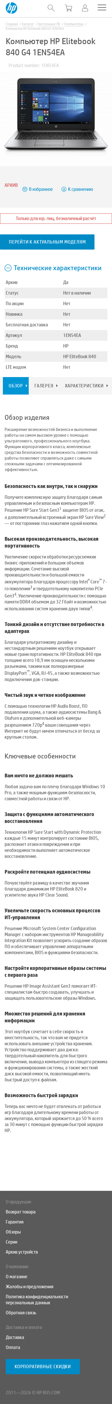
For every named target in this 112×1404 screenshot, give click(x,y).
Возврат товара (21, 1212)
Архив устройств (22, 1252)
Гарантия (15, 1222)
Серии (11, 1242)
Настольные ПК (49, 24)
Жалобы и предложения (29, 1287)
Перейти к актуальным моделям (47, 242)
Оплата (13, 1347)
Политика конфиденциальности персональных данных (37, 1300)
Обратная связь (21, 1313)
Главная (12, 24)
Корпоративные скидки (43, 1367)
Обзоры (13, 1232)
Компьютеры (74, 24)
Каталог (28, 24)
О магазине (16, 1277)
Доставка (15, 1337)
